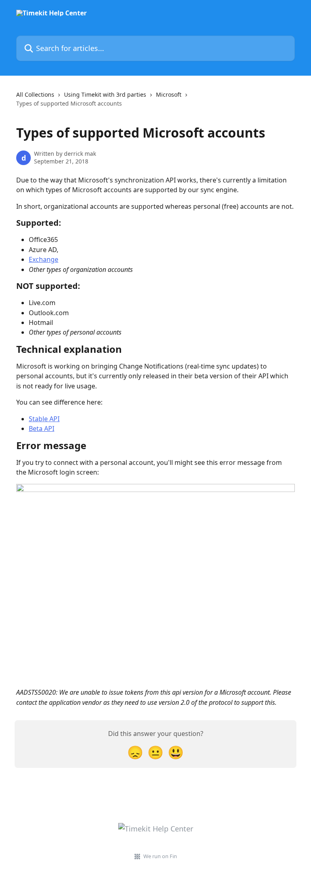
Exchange (43, 259)
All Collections (35, 94)
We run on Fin (160, 856)
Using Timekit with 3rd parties (105, 94)
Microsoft (168, 94)
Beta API (41, 428)
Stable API (44, 418)
